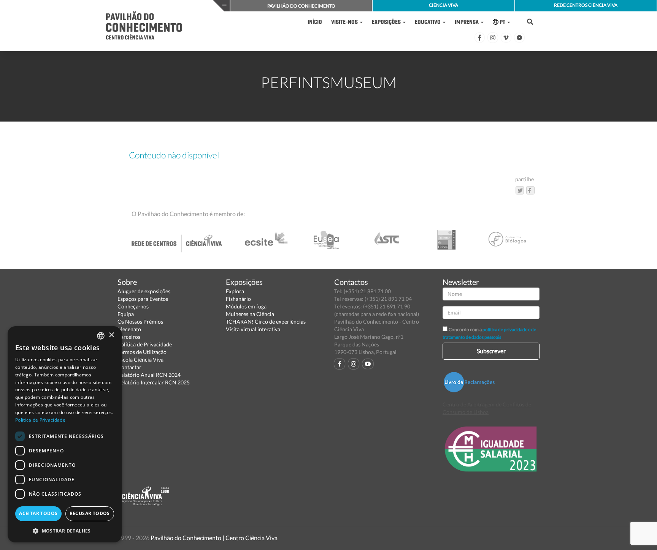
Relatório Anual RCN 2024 (149, 374)
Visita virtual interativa (253, 329)
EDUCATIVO (428, 22)
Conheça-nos (133, 306)
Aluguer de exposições (143, 291)
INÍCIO (315, 22)
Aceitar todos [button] (38, 513)
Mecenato (129, 329)
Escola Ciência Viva (140, 359)
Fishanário (238, 299)
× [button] (111, 335)
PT (502, 22)
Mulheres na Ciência (250, 314)
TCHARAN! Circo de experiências (266, 321)
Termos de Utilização (142, 352)
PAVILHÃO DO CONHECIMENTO (301, 6)
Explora (235, 291)
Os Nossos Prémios (140, 321)
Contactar (129, 367)
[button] (64, 530)
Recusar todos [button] (90, 513)
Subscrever (491, 350)
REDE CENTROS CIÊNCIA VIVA (585, 5)
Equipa (125, 314)
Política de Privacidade (144, 344)
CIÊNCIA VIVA (443, 5)
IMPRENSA (467, 22)
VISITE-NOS (345, 22)
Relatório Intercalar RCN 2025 (153, 382)
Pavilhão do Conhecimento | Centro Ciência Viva (214, 537)
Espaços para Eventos (142, 299)
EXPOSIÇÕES (387, 22)
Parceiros (128, 336)
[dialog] (65, 434)
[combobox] (101, 336)
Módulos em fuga (246, 306)
